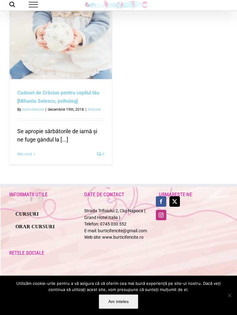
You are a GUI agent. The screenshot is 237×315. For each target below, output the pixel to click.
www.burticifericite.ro (122, 237)
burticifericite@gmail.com (122, 230)
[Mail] (40, 199)
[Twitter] (174, 201)
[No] (229, 295)
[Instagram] (161, 215)
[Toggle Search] (12, 4)
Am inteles (118, 301)
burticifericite (33, 109)
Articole (94, 109)
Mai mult (24, 154)
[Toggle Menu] (33, 4)
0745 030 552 (113, 224)
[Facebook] (31, 199)
